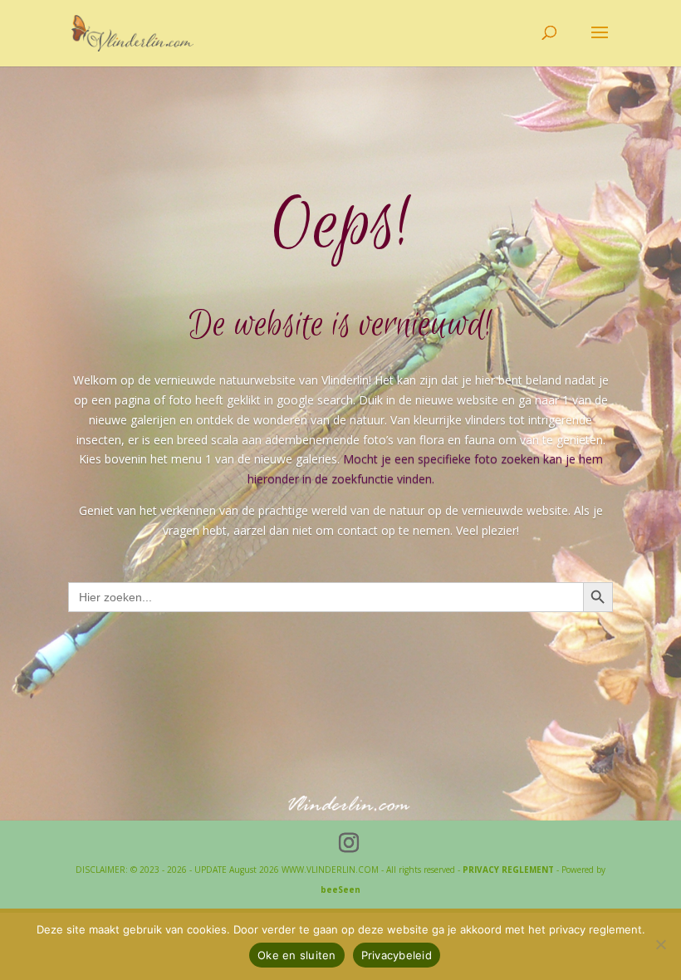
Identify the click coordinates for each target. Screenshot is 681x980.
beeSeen (340, 889)
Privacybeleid (396, 955)
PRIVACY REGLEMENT (508, 869)
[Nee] (660, 944)
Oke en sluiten (296, 955)
